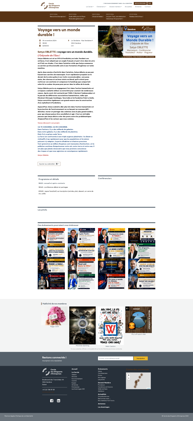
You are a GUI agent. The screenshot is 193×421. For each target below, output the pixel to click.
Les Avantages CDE (78, 389)
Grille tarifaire (102, 389)
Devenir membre (114, 7)
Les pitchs (101, 379)
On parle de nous (103, 396)
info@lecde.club (48, 392)
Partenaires (75, 387)
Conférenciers (102, 373)
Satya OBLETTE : (47, 51)
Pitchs (100, 375)
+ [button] (128, 375)
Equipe (74, 383)
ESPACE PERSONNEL (141, 3)
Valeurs (74, 374)
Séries (100, 371)
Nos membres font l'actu (106, 400)
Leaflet (148, 388)
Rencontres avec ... (104, 398)
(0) (150, 3)
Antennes (138, 7)
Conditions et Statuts (105, 387)
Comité (74, 381)
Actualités (128, 7)
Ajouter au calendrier (47, 164)
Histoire (74, 376)
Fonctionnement (77, 379)
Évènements (101, 7)
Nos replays (102, 377)
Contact (148, 7)
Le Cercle (89, 7)
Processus (101, 385)
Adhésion (101, 391)
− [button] (128, 378)
